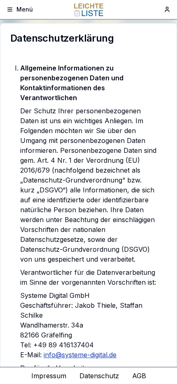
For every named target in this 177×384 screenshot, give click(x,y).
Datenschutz (99, 376)
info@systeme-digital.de (80, 355)
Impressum (48, 376)
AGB (139, 376)
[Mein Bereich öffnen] (167, 9)
